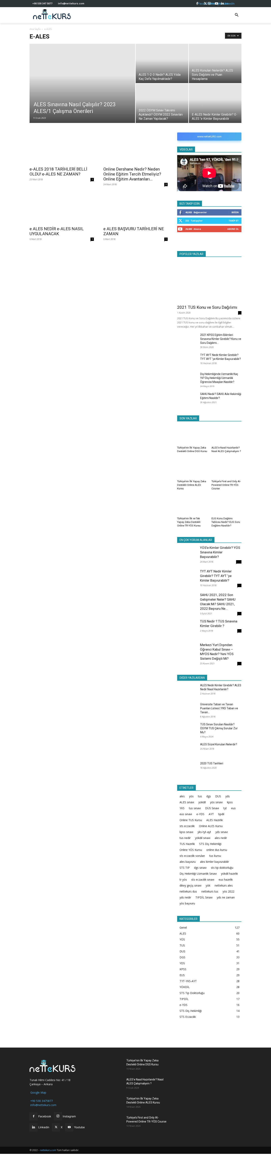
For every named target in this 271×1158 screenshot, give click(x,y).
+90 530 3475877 (41, 1101)
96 (239, 585)
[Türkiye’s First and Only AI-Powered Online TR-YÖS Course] (226, 467)
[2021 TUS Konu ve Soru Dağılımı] (209, 281)
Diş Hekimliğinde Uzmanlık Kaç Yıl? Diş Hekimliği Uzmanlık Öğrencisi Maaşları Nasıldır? (219, 377)
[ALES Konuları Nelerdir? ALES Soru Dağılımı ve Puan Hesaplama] (215, 63)
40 (239, 613)
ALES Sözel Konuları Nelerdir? (218, 744)
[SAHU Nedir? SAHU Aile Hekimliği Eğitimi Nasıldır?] (187, 399)
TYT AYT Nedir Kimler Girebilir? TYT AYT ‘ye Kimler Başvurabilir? (216, 575)
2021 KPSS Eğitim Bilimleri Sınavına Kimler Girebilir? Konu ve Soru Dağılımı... (220, 338)
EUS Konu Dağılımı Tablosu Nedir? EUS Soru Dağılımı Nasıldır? (225, 522)
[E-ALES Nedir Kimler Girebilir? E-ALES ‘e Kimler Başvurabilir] (215, 101)
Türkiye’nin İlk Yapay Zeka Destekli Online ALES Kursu (191, 485)
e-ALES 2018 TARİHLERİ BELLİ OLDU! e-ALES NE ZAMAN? (58, 171)
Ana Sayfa (35, 29)
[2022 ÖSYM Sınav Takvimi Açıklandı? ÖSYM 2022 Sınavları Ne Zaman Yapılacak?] (162, 103)
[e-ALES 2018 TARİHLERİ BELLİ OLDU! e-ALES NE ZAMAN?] (62, 148)
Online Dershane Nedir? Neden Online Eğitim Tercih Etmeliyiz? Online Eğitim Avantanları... (132, 174)
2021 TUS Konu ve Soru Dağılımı (207, 307)
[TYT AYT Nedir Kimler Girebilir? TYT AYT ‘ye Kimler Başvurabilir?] (187, 359)
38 (239, 630)
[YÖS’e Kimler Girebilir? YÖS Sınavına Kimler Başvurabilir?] (187, 555)
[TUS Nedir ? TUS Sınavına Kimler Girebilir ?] (187, 629)
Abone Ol (233, 228)
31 (239, 663)
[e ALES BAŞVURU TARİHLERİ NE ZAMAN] (135, 208)
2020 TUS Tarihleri (211, 763)
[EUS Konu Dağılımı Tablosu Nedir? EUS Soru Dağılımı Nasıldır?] (226, 505)
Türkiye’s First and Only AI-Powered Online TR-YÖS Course (226, 485)
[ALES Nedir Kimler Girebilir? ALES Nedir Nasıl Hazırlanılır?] (187, 690)
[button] (236, 15)
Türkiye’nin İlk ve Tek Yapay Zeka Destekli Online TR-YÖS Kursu (189, 522)
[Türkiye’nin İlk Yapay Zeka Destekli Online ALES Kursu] (192, 467)
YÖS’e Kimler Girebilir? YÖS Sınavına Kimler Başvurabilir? (220, 552)
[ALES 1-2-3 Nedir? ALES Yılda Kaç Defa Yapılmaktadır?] (162, 63)
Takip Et (234, 220)
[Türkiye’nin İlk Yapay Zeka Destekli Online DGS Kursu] (192, 434)
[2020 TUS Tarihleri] (187, 768)
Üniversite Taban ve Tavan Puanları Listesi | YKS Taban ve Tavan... (219, 708)
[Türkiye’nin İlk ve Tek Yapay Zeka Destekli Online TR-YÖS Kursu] (192, 505)
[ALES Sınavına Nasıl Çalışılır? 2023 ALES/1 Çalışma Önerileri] (82, 89)
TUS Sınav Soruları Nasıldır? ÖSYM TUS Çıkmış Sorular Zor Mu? (219, 728)
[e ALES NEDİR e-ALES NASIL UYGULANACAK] (62, 208)
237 (239, 561)
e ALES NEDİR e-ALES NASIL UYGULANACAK (57, 231)
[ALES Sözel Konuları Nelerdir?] (187, 749)
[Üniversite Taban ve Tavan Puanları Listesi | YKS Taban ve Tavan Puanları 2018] (187, 709)
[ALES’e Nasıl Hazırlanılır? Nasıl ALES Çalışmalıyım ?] (226, 434)
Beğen (235, 212)
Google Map (38, 1092)
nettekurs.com (48, 1150)
